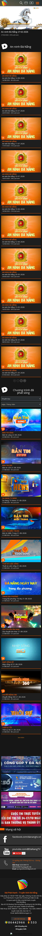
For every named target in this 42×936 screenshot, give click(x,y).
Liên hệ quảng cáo (21, 926)
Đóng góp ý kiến (21, 929)
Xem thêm (21, 738)
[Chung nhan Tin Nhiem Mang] (21, 934)
